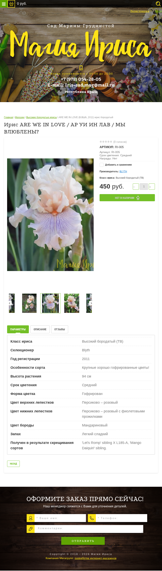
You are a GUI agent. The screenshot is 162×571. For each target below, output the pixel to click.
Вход (158, 11)
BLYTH (123, 171)
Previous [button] (9, 303)
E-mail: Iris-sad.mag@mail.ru (81, 85)
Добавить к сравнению (118, 164)
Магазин (19, 117)
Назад (13, 463)
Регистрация (139, 11)
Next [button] (91, 303)
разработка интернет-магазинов (95, 558)
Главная (8, 117)
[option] (50, 214)
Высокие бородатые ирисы (41, 117)
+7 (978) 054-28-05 (81, 79)
